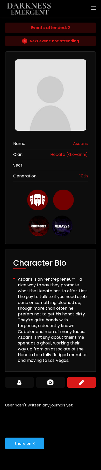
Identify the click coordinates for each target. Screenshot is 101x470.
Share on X (25, 443)
